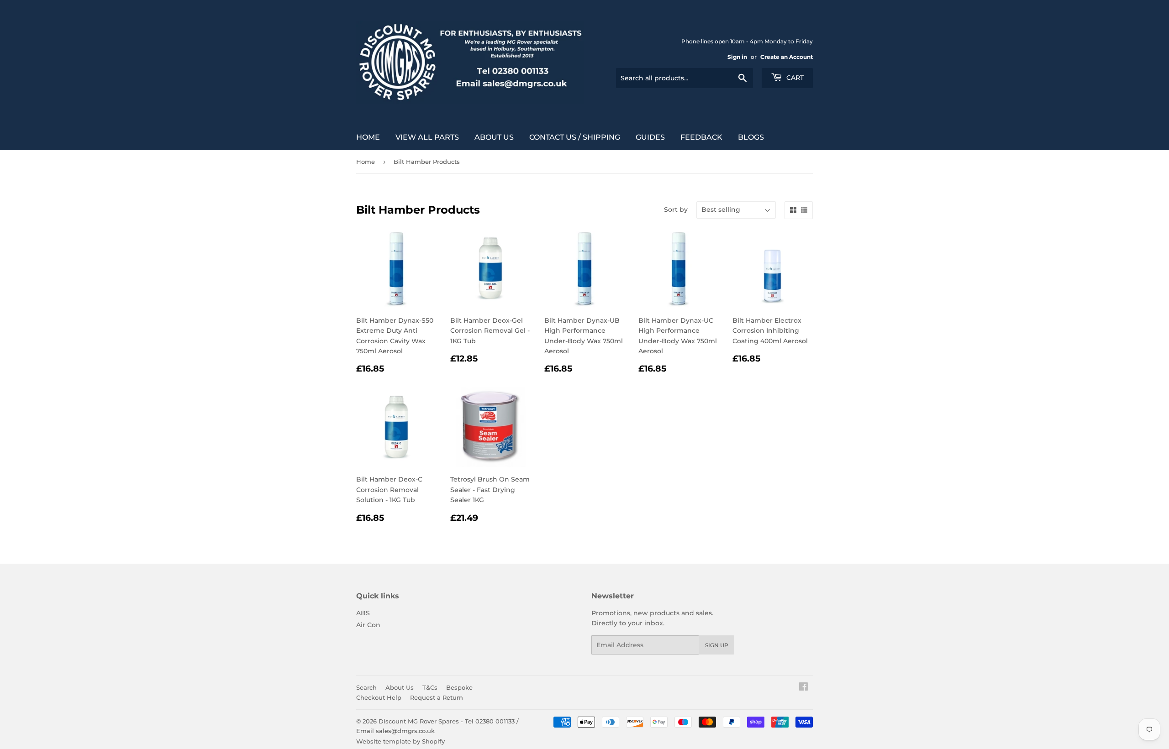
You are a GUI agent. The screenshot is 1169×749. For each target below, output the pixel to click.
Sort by (676, 209)
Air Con (368, 625)
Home (368, 137)
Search (366, 687)
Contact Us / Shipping (574, 137)
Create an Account (786, 56)
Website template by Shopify (400, 741)
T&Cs (429, 687)
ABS (363, 613)
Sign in (737, 56)
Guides (650, 137)
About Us (494, 137)
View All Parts (427, 137)
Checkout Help (378, 697)
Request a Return (436, 697)
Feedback (701, 137)
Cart (794, 77)
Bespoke (459, 687)
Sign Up (716, 645)
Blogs (751, 137)
